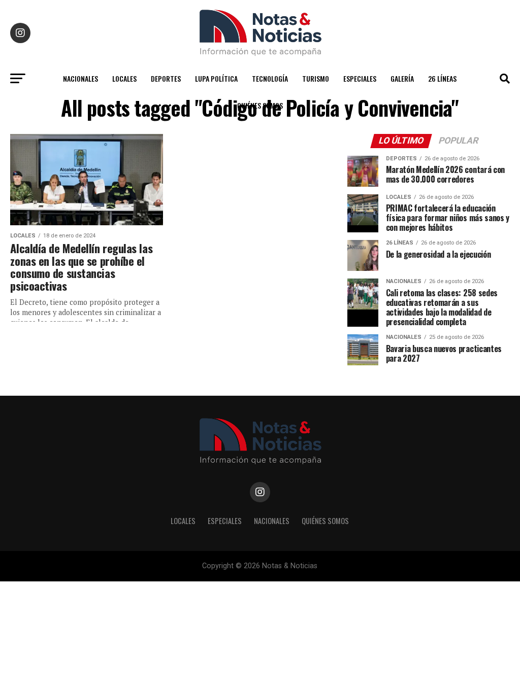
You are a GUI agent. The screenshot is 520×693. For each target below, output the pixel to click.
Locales (124, 78)
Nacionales (80, 78)
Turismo (315, 78)
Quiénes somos (260, 105)
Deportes (166, 78)
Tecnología (270, 78)
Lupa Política (216, 78)
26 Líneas (442, 78)
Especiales (359, 78)
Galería (402, 78)
